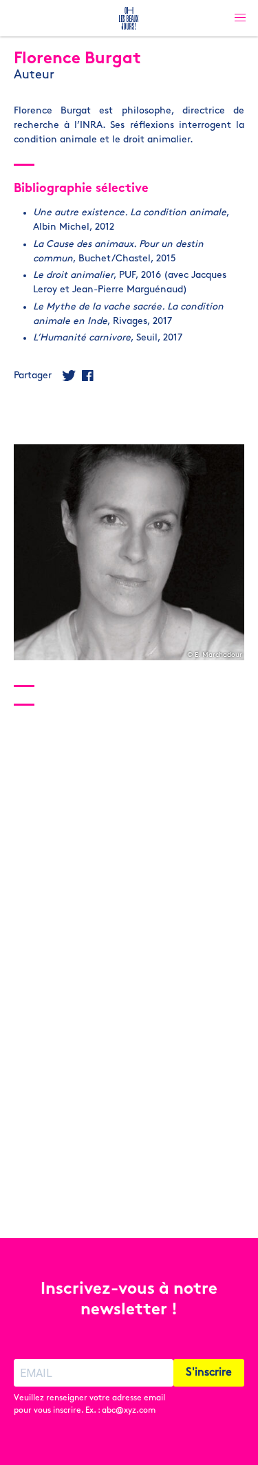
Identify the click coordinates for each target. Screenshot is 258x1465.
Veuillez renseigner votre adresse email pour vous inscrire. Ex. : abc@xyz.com (89, 1404)
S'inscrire (209, 1372)
